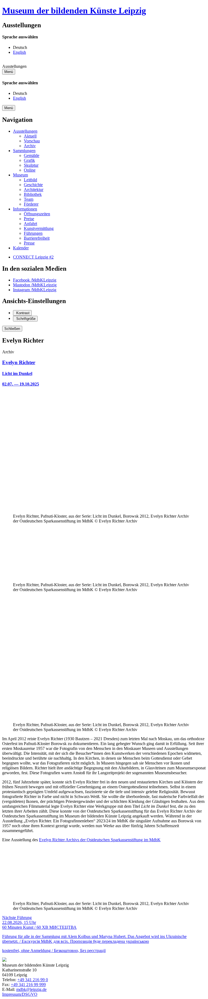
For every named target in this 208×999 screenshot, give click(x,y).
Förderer (31, 204)
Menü (8, 72)
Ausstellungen (25, 131)
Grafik (29, 160)
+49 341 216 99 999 (28, 984)
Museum (20, 175)
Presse (29, 243)
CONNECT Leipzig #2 (33, 257)
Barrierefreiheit (37, 238)
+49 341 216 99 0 (32, 979)
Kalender (21, 248)
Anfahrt (30, 223)
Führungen (33, 233)
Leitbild (30, 179)
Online (29, 170)
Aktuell (30, 136)
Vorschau (32, 141)
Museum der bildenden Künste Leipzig (74, 10)
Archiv (30, 145)
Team (28, 199)
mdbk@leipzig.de (31, 989)
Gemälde (31, 155)
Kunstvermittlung (39, 228)
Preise (29, 218)
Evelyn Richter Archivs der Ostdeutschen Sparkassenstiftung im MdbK (100, 839)
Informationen (25, 209)
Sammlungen (24, 150)
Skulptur (31, 165)
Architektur (33, 189)
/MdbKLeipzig (34, 280)
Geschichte (33, 184)
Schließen (12, 329)
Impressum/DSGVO (19, 994)
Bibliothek (33, 194)
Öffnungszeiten (37, 214)
